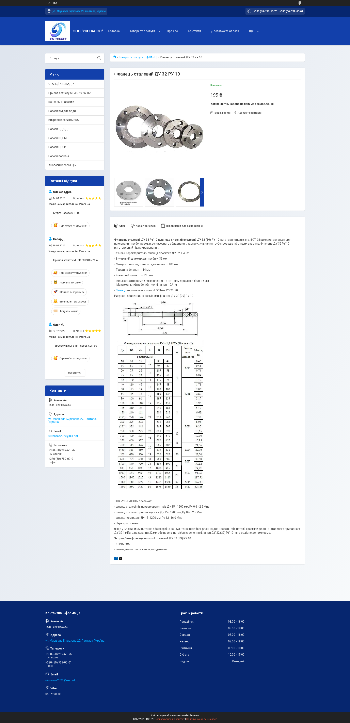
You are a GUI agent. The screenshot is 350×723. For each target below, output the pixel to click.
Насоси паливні (58, 156)
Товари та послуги (142, 31)
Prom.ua (194, 715)
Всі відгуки (74, 372)
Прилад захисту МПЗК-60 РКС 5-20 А (75, 260)
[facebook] (116, 559)
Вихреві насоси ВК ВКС (63, 119)
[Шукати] (99, 58)
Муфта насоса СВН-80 (66, 212)
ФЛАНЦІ (151, 57)
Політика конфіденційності (201, 719)
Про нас (172, 31)
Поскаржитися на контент (170, 719)
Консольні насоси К (61, 101)
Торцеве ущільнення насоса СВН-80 (75, 345)
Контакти (194, 31)
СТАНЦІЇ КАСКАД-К (61, 83)
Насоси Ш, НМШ (58, 138)
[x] (120, 559)
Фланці (120, 290)
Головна (114, 31)
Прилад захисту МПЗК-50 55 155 (69, 93)
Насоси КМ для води (62, 111)
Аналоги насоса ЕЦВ (62, 165)
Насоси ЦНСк (57, 147)
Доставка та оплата (225, 31)
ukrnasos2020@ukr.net (63, 436)
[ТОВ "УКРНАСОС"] (57, 31)
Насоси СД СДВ (58, 129)
